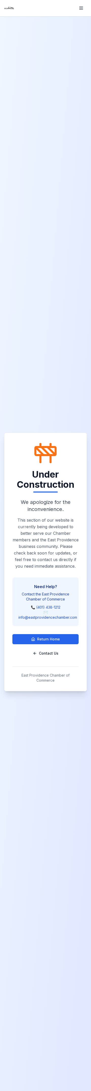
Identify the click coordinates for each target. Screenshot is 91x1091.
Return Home (48, 639)
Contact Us (48, 653)
